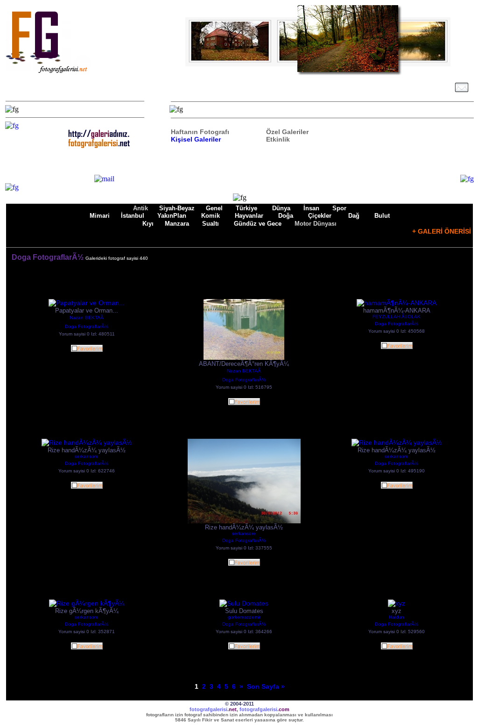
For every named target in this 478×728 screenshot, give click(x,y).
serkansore (86, 456)
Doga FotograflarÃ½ (86, 326)
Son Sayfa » (266, 686)
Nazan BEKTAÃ (87, 317)
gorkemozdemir (244, 617)
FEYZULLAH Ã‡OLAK (397, 316)
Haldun (396, 617)
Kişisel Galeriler (196, 139)
